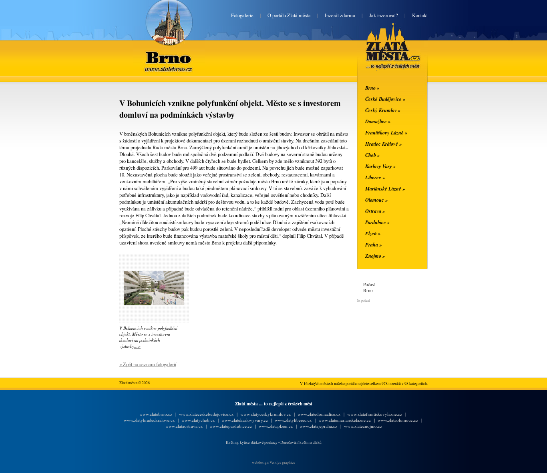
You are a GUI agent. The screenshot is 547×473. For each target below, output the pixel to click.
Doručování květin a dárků (301, 442)
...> (137, 346)
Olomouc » (376, 199)
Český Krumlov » (382, 110)
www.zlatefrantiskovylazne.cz (374, 414)
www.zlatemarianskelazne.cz (344, 420)
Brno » (372, 87)
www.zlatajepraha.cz (318, 426)
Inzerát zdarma (340, 15)
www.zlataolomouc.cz (398, 420)
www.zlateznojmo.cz (363, 426)
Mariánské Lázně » (385, 188)
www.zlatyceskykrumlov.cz (265, 414)
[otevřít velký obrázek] (154, 303)
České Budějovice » (385, 98)
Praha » (373, 244)
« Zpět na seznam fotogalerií (147, 364)
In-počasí (363, 300)
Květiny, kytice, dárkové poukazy (252, 442)
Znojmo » (375, 255)
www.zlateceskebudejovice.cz (206, 414)
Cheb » (372, 154)
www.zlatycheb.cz (198, 420)
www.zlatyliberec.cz (293, 420)
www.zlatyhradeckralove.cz (149, 420)
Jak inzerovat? (383, 15)
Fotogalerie (242, 15)
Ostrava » (375, 210)
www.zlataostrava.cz (184, 426)
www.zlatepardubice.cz (230, 426)
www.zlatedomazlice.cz (319, 414)
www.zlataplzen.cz (276, 426)
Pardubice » (377, 222)
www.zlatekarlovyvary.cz (244, 420)
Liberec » (375, 177)
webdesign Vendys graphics (273, 462)
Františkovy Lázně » (386, 132)
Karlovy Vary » (380, 166)
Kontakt (420, 15)
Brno (169, 52)
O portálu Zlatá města (289, 15)
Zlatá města (383, 55)
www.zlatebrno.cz (155, 414)
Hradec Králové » (383, 143)
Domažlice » (377, 121)
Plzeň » (372, 233)
